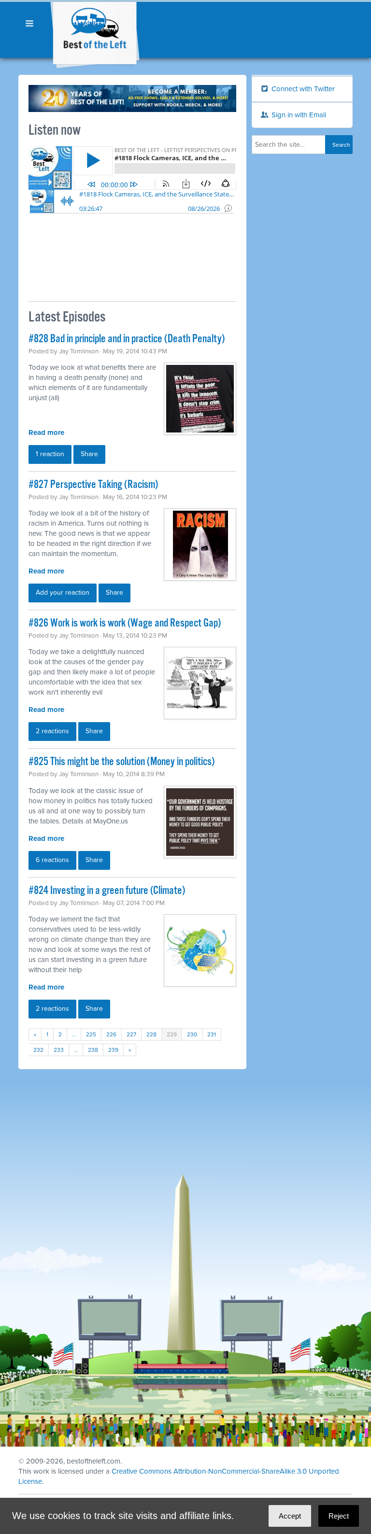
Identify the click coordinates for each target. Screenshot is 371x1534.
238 (93, 1049)
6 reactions (52, 860)
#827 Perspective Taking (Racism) (93, 485)
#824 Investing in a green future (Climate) (107, 891)
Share (89, 454)
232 (38, 1049)
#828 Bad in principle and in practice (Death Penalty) (127, 339)
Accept (290, 1516)
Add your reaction (62, 592)
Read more (46, 432)
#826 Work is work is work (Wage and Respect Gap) (125, 623)
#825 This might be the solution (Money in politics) (121, 762)
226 (111, 1034)
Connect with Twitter (302, 88)
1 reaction (50, 454)
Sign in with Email (298, 115)
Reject (338, 1516)
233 (59, 1049)
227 (131, 1034)
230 (192, 1034)
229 (172, 1034)
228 (151, 1034)
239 (113, 1049)
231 (211, 1034)
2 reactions (52, 731)
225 (91, 1034)
